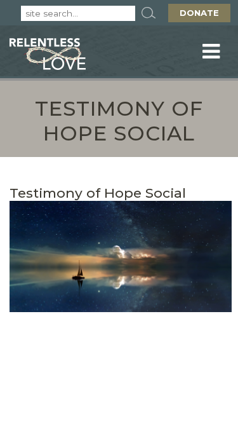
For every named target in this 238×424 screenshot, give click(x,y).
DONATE (199, 13)
